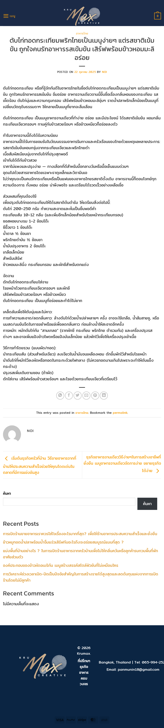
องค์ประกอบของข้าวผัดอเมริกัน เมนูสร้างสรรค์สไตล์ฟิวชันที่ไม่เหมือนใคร (60, 565)
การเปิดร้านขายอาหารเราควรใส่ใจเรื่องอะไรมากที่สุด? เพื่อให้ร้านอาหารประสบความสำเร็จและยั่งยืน (80, 534)
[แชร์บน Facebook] (69, 396)
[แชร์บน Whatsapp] (60, 396)
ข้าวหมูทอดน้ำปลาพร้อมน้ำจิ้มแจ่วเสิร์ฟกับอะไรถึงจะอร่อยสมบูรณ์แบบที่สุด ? (63, 542)
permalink (120, 412)
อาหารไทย (82, 33)
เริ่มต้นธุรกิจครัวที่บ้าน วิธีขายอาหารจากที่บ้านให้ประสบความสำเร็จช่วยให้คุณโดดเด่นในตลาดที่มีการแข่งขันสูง (39, 465)
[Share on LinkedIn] (104, 396)
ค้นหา (7, 493)
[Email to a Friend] (86, 396)
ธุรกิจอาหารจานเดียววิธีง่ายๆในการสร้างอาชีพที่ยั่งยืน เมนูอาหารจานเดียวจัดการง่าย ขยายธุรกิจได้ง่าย (122, 464)
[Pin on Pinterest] (95, 396)
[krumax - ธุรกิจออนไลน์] (82, 16)
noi (104, 72)
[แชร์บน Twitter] (78, 396)
